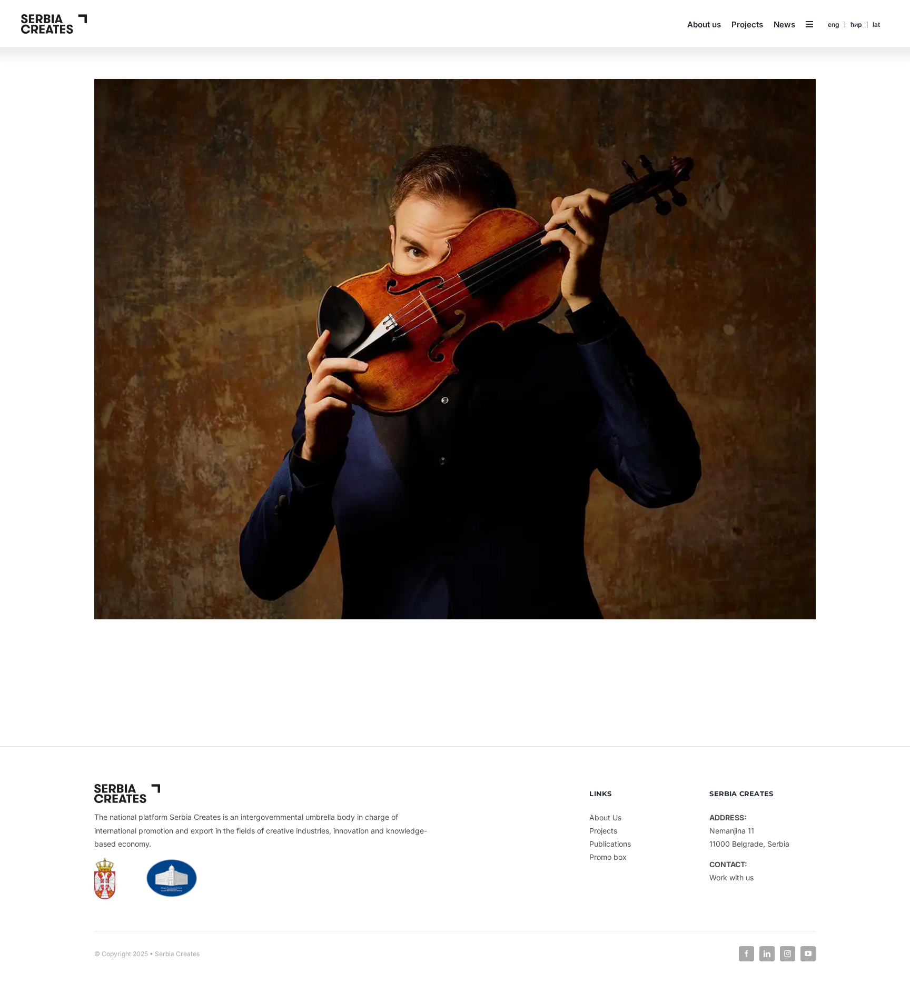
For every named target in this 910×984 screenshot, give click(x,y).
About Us (605, 817)
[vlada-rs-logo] (171, 863)
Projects (603, 830)
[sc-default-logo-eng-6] (54, 18)
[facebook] (746, 953)
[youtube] (808, 953)
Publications (610, 843)
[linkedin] (767, 953)
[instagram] (787, 953)
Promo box (608, 856)
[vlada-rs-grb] (104, 862)
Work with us (731, 877)
